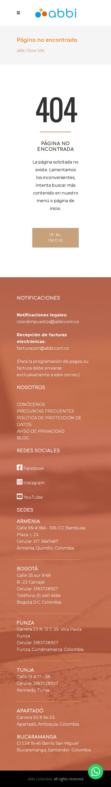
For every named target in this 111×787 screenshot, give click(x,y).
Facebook (33, 468)
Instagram (33, 482)
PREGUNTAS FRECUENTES (45, 411)
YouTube (32, 497)
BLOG (23, 438)
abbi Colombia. (41, 778)
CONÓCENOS (31, 404)
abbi (20, 51)
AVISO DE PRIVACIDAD (41, 431)
